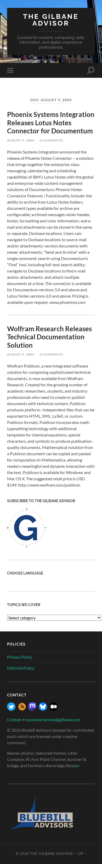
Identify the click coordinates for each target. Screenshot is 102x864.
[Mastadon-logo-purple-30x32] (32, 709)
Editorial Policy (20, 667)
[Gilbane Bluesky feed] (43, 709)
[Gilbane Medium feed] (53, 709)
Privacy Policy (19, 656)
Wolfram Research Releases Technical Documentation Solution (49, 336)
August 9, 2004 (20, 140)
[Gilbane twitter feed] (11, 709)
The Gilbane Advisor (51, 19)
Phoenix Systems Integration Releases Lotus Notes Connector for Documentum (50, 122)
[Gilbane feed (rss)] (22, 709)
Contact (14, 719)
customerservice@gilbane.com (53, 719)
